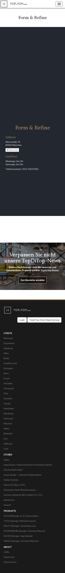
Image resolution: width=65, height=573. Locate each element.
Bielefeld (8, 433)
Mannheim (9, 408)
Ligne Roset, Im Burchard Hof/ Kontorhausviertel (28, 464)
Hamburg (8, 348)
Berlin (6, 358)
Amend (7, 505)
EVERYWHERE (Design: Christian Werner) (24, 531)
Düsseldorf (9, 343)
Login (22, 319)
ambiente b (9, 500)
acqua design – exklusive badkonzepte (22, 474)
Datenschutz (10, 562)
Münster (8, 423)
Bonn (6, 373)
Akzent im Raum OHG (14, 484)
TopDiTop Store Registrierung (44, 319)
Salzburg (8, 443)
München (8, 338)
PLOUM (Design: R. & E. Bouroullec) (21, 516)
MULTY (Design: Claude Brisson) (20, 526)
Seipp (6, 459)
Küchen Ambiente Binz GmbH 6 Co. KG (23, 494)
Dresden (8, 398)
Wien (6, 353)
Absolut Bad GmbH (13, 469)
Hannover (8, 418)
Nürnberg (8, 413)
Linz (5, 438)
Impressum (9, 557)
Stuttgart (8, 368)
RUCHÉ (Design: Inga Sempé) (18, 536)
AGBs (6, 552)
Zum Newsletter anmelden (33, 280)
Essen (7, 378)
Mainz (6, 428)
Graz (6, 448)
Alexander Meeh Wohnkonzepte (20, 489)
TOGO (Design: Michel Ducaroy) (19, 521)
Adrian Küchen (11, 479)
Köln (6, 393)
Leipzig (7, 403)
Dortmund (9, 388)
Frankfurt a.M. (10, 363)
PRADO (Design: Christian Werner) (21, 541)
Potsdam (8, 383)
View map (13, 150)
